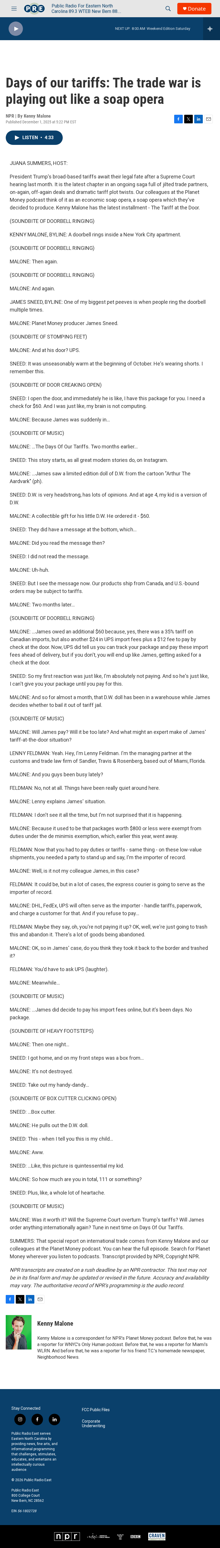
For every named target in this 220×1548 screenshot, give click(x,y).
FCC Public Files (96, 1410)
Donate (197, 9)
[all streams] (211, 28)
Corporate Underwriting (93, 1423)
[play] (15, 29)
